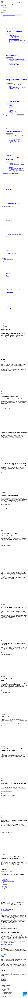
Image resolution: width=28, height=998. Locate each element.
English (5, 8)
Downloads (5, 258)
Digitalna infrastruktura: (14, 88)
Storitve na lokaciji (7, 173)
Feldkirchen (11, 105)
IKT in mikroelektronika (14, 36)
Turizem (10, 42)
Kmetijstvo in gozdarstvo (14, 39)
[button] (4, 980)
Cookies (5, 884)
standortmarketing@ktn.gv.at (7, 909)
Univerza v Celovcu (13, 163)
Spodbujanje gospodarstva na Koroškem (17, 87)
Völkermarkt (11, 109)
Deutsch (5, 7)
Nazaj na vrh (6, 879)
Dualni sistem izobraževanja (15, 169)
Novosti (5, 206)
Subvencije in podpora (13, 63)
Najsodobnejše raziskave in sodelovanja (17, 60)
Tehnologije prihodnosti (14, 64)
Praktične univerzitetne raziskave (16, 61)
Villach (10, 112)
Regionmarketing (7, 4)
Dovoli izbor (3, 978)
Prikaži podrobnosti (5, 928)
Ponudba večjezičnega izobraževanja (16, 170)
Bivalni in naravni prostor (14, 137)
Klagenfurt (11, 106)
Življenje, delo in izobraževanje (10, 115)
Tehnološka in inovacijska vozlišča (16, 59)
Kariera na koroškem (13, 142)
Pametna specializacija (13, 35)
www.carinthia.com (5, 910)
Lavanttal (11, 113)
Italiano (4, 10)
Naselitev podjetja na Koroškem (15, 84)
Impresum (5, 880)
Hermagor (11, 110)
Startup (10, 86)
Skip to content (4, 979)
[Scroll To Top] (1, 913)
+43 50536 (5, 908)
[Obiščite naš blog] (7, 900)
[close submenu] (3, 261)
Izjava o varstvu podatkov (8, 881)
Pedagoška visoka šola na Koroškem (16, 168)
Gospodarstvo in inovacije (9, 15)
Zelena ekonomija (12, 37)
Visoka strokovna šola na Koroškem (16, 164)
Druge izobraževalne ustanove (15, 171)
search (2, 2)
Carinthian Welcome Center (15, 140)
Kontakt (5, 882)
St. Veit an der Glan (13, 107)
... (8, 871)
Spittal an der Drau (13, 111)
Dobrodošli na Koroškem (14, 139)
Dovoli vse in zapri (13, 928)
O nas (4, 259)
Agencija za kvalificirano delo (15, 141)
